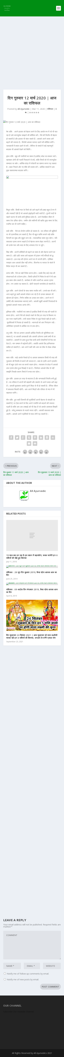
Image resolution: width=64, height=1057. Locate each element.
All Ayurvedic (24, 108)
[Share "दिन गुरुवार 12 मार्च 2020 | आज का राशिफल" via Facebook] (11, 438)
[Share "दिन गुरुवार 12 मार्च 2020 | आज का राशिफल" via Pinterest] (35, 438)
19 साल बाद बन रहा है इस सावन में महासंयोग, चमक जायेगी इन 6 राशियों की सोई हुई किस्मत (32, 556)
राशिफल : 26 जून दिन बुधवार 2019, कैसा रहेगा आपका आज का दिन (31, 573)
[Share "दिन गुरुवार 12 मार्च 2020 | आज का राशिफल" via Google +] (23, 438)
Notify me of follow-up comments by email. (28, 973)
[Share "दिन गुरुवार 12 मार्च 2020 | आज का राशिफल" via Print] (35, 443)
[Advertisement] (32, 50)
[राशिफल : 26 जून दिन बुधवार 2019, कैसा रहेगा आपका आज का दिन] (32, 567)
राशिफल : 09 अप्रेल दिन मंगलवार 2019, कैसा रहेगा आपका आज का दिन (32, 590)
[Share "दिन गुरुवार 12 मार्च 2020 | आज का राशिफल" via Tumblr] (29, 438)
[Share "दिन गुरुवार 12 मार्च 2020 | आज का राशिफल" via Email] (29, 443)
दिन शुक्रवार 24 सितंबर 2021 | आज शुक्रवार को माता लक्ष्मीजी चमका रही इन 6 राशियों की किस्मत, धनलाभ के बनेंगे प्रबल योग (31, 636)
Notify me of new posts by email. (23, 979)
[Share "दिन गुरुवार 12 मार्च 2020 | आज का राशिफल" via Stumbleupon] (53, 438)
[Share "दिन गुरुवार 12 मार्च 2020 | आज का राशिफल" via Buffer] (47, 438)
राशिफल (50, 108)
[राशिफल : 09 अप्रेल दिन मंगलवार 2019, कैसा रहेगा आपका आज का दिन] (32, 584)
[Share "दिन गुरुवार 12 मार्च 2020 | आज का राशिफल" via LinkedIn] (41, 438)
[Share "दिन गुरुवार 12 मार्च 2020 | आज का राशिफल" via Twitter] (17, 438)
